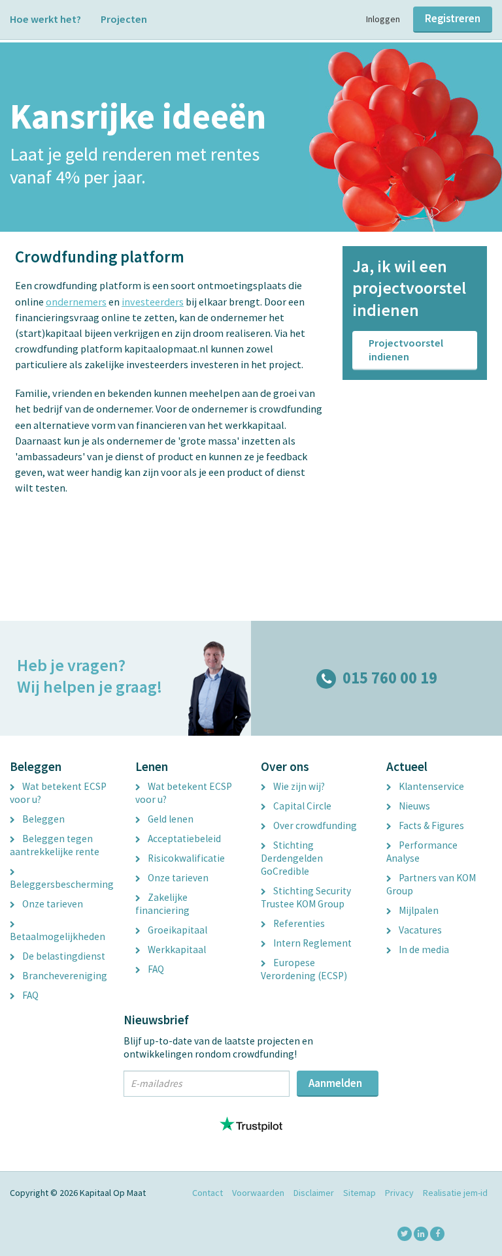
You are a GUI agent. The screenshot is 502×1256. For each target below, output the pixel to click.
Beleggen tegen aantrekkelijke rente (54, 845)
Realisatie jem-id (455, 1193)
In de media (423, 949)
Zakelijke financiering (162, 904)
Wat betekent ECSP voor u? (58, 793)
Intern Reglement (311, 943)
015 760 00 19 (390, 678)
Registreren (452, 18)
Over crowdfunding (314, 825)
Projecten (124, 18)
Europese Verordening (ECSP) (304, 969)
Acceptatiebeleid (183, 838)
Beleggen (42, 819)
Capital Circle (301, 806)
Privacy (399, 1193)
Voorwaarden (258, 1193)
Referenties (298, 923)
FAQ (29, 995)
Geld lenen (169, 819)
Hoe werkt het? (45, 18)
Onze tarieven (51, 904)
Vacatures (419, 930)
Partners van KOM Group (431, 884)
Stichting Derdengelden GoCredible (292, 858)
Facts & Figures (430, 825)
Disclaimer (313, 1193)
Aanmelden (335, 1083)
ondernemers (76, 301)
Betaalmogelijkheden (57, 936)
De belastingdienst (62, 956)
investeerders (153, 301)
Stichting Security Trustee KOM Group (306, 897)
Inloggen (383, 19)
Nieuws (413, 806)
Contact (207, 1193)
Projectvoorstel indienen (406, 349)
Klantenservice (430, 786)
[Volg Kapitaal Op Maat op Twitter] (404, 1234)
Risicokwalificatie (185, 858)
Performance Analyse (422, 851)
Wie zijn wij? (298, 786)
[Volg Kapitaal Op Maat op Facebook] (437, 1234)
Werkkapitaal (176, 949)
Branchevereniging (63, 975)
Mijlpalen (418, 910)
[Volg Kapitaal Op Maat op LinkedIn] (421, 1234)
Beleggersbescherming (62, 884)
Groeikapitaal (176, 930)
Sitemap (359, 1193)
